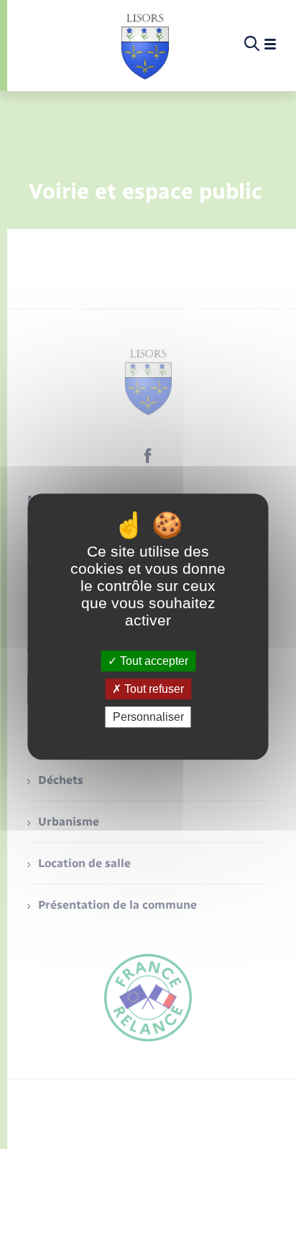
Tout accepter (152, 661)
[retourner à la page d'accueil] (145, 44)
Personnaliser (148, 717)
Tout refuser (152, 689)
